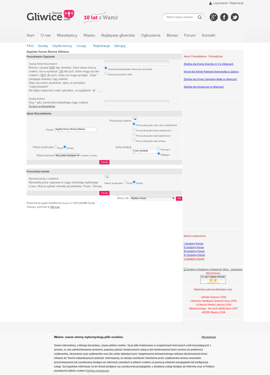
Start (31, 35)
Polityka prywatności (97, 370)
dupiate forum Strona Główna (48, 51)
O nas (46, 35)
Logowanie (220, 3)
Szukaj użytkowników (42, 106)
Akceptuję (208, 337)
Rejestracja (236, 3)
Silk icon (55, 207)
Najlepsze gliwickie (118, 35)
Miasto (89, 35)
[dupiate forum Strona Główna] (75, 129)
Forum (190, 35)
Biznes (172, 35)
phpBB (44, 203)
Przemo (66, 203)
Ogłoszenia (151, 35)
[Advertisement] (200, 162)
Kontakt (208, 35)
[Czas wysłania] (145, 150)
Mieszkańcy (67, 35)
